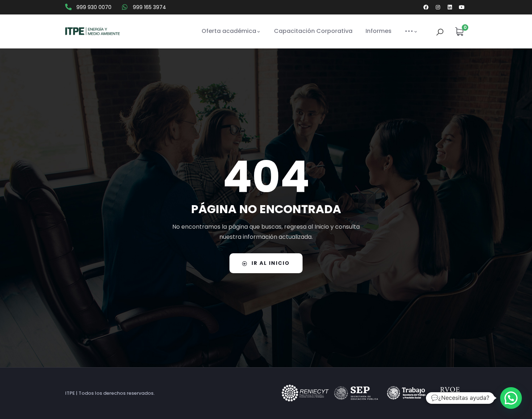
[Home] (92, 31)
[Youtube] (462, 7)
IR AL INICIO (271, 263)
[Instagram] (438, 7)
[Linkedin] (450, 7)
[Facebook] (426, 7)
